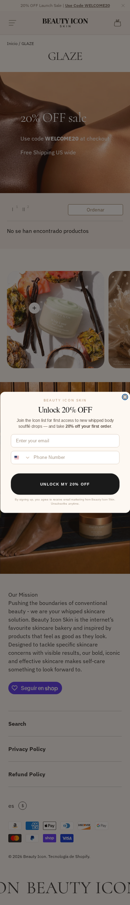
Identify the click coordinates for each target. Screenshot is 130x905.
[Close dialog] (125, 397)
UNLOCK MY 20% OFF (65, 484)
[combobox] (21, 457)
